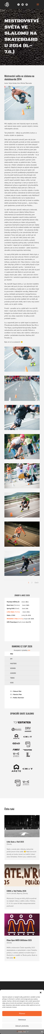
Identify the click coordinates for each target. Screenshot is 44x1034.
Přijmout (22, 1013)
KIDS (11, 683)
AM (11, 659)
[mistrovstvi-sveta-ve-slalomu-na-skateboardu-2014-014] (22, 459)
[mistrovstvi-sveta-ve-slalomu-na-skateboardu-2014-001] (22, 401)
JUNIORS (13, 673)
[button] (40, 992)
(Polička (20, 619)
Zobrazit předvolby (22, 1026)
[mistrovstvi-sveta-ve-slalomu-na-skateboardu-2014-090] (22, 576)
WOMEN (13, 668)
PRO (11, 654)
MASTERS (13, 663)
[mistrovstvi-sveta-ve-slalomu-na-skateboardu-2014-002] (22, 430)
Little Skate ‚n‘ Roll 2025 (15, 841)
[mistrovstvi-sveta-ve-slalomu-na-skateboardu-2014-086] (22, 547)
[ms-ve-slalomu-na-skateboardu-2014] (22, 372)
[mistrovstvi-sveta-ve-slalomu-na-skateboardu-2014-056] (22, 488)
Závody (9, 844)
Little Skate (10, 612)
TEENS (12, 678)
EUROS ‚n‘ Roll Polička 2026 (16, 891)
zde (29, 650)
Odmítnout (22, 1020)
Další (36, 582)
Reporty (19, 893)
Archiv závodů (11, 893)
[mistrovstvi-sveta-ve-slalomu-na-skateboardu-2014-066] (22, 517)
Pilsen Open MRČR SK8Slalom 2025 (19, 940)
